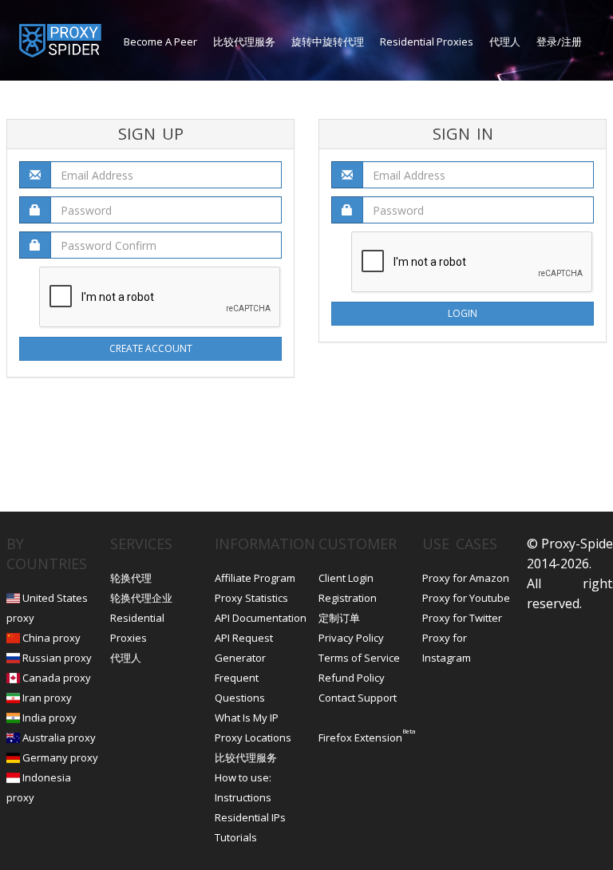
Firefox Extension (360, 737)
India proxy (49, 717)
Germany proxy (60, 757)
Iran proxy (47, 697)
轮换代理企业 (141, 598)
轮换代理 (131, 578)
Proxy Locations (253, 737)
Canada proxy (56, 677)
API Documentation (260, 618)
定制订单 (339, 618)
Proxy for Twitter (462, 618)
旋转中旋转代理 (327, 41)
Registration (347, 598)
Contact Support (357, 697)
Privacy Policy (351, 638)
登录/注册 (559, 41)
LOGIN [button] (462, 313)
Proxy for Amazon (465, 578)
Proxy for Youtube (466, 598)
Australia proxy (59, 737)
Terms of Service (359, 658)
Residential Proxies (426, 41)
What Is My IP (247, 717)
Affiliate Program (255, 578)
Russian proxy (57, 658)
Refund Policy (351, 677)
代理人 (504, 41)
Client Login (346, 578)
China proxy (51, 638)
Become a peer (160, 41)
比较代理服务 (244, 41)
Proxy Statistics (251, 598)
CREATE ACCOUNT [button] (150, 348)
